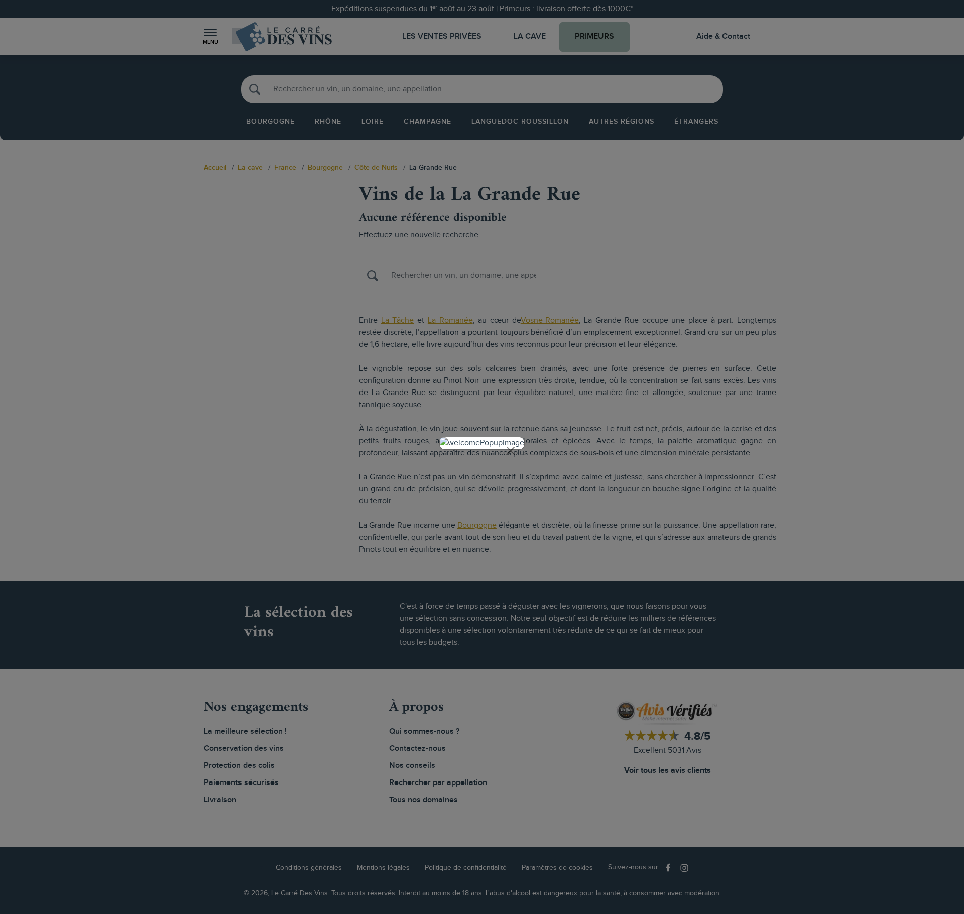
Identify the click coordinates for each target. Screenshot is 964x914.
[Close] (511, 451)
